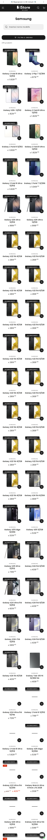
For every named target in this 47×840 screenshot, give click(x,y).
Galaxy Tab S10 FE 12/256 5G (34, 677)
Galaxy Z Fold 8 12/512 (12, 147)
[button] (38, 8)
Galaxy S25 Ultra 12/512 (12, 567)
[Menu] (3, 8)
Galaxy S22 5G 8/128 (12, 256)
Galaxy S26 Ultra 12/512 (12, 221)
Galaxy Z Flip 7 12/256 (34, 73)
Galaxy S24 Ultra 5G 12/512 (12, 603)
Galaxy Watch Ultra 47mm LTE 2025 (34, 786)
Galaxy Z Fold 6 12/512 (34, 712)
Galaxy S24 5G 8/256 (35, 495)
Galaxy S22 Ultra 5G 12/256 (12, 786)
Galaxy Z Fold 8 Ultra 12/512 (12, 74)
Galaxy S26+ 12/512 (12, 110)
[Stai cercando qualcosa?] (6, 27)
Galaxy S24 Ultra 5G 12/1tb (12, 713)
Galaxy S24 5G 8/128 (34, 566)
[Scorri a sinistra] (4, 2)
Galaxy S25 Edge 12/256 (12, 530)
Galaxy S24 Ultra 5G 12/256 (34, 823)
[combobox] (20, 27)
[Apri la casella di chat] (42, 835)
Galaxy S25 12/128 (34, 529)
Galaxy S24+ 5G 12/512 (12, 640)
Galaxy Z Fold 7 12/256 (34, 183)
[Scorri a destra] (43, 2)
